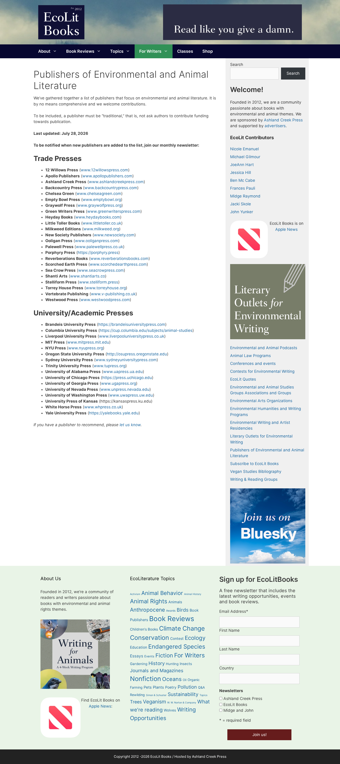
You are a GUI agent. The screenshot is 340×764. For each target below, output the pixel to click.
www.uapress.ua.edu (123, 371)
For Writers (150, 51)
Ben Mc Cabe (242, 180)
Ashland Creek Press (283, 120)
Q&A (201, 687)
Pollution (187, 687)
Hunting (172, 664)
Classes (185, 51)
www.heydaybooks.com (97, 217)
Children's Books (144, 629)
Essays (136, 655)
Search (236, 64)
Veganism (154, 702)
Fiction (164, 655)
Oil (184, 680)
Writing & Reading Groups (254, 479)
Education (138, 647)
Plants (158, 687)
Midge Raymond (245, 196)
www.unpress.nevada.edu (125, 389)
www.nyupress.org (85, 348)
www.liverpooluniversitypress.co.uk (131, 336)
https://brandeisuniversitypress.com (131, 324)
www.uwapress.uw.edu (131, 395)
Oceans (172, 679)
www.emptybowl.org (102, 199)
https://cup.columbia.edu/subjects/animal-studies (146, 330)
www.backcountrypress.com (110, 187)
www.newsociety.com (114, 235)
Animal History (192, 594)
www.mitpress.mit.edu (88, 342)
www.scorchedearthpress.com (118, 264)
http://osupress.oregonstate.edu (137, 354)
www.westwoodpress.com (105, 299)
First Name (229, 630)
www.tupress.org (109, 366)
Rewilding (137, 695)
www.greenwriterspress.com (113, 211)
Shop (207, 51)
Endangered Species (176, 646)
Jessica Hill (240, 172)
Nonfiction (145, 679)
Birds (183, 610)
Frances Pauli (242, 188)
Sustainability (183, 694)
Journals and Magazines (156, 670)
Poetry (170, 687)
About (44, 51)
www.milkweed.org (101, 229)
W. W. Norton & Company (181, 702)
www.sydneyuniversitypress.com (126, 359)
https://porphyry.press (98, 252)
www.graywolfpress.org (99, 205)
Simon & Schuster (156, 695)
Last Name (229, 649)
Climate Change (182, 628)
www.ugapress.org (118, 383)
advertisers (275, 125)
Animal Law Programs (250, 355)
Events (149, 656)
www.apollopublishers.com (107, 176)
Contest (177, 638)
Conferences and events (253, 363)
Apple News (286, 229)
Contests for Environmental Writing (262, 371)
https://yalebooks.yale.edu (114, 413)
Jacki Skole (240, 204)
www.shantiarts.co (87, 276)
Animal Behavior (162, 593)
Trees (136, 702)
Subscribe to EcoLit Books (254, 463)
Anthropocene (147, 610)
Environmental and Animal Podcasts (263, 347)
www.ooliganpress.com (96, 240)
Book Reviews (80, 51)
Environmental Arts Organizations (261, 400)
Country (226, 668)
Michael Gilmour (245, 156)
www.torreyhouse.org (106, 288)
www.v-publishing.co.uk (113, 294)
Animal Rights (148, 601)
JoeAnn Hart (242, 164)
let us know (130, 424)
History (156, 663)
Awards (171, 610)
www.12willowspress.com (104, 170)
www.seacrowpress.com (101, 270)
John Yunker (241, 211)
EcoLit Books (235, 704)
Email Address (233, 611)
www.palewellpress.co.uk (99, 246)
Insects (186, 664)
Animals (175, 602)
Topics (117, 51)
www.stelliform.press (98, 282)
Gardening (138, 664)
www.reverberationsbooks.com (119, 258)
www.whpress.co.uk (103, 407)
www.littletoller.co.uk (102, 223)
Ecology (195, 638)
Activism (135, 594)
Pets (148, 687)
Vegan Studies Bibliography (255, 471)
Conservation (149, 637)
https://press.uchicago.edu (127, 377)
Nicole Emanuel (244, 149)
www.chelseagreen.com (99, 193)
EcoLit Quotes (243, 379)
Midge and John (238, 710)
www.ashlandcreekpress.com (116, 181)
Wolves (170, 710)
